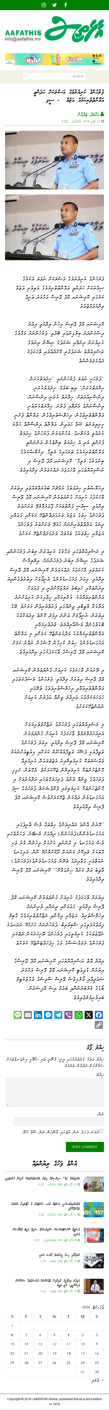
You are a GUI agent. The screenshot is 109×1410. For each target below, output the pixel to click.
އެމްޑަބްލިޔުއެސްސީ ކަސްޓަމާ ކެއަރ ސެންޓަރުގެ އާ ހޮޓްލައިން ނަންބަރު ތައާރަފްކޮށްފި (45, 1206)
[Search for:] (54, 77)
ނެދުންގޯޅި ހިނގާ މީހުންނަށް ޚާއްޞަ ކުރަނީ (59, 1255)
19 (54, 1353)
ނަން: (100, 1114)
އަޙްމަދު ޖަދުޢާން (88, 115)
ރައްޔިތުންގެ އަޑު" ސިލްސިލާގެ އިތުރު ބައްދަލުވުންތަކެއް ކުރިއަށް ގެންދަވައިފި (42, 1178)
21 (26, 1353)
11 (68, 1344)
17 (83, 1353)
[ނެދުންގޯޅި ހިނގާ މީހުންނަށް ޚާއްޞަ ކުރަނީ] (94, 1260)
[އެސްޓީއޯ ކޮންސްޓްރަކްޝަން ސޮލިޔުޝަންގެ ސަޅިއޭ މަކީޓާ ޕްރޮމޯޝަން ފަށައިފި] (94, 1235)
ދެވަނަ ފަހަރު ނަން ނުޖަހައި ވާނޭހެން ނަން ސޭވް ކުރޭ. (60, 1132)
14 (26, 1344)
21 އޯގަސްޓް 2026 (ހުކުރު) (62, 1184)
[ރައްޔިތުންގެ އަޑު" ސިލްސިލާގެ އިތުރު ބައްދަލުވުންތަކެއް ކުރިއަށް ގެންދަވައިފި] (94, 1184)
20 (40, 1353)
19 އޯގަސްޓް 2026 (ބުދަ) (63, 1261)
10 (83, 1344)
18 (68, 1353)
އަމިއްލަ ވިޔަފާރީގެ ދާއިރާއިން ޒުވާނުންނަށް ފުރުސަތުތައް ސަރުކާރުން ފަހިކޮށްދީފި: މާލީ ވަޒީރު (47, 1283)
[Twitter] (54, 5)
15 (12, 1344)
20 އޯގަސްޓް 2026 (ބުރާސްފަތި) (59, 1240)
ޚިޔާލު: (99, 1074)
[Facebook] (65, 5)
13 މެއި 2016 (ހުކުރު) (86, 121)
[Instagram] (43, 5)
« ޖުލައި (98, 1380)
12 (54, 1344)
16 (97, 1353)
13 (40, 1344)
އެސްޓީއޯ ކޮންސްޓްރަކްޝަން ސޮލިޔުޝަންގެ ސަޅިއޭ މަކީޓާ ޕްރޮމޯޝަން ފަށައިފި (46, 1232)
